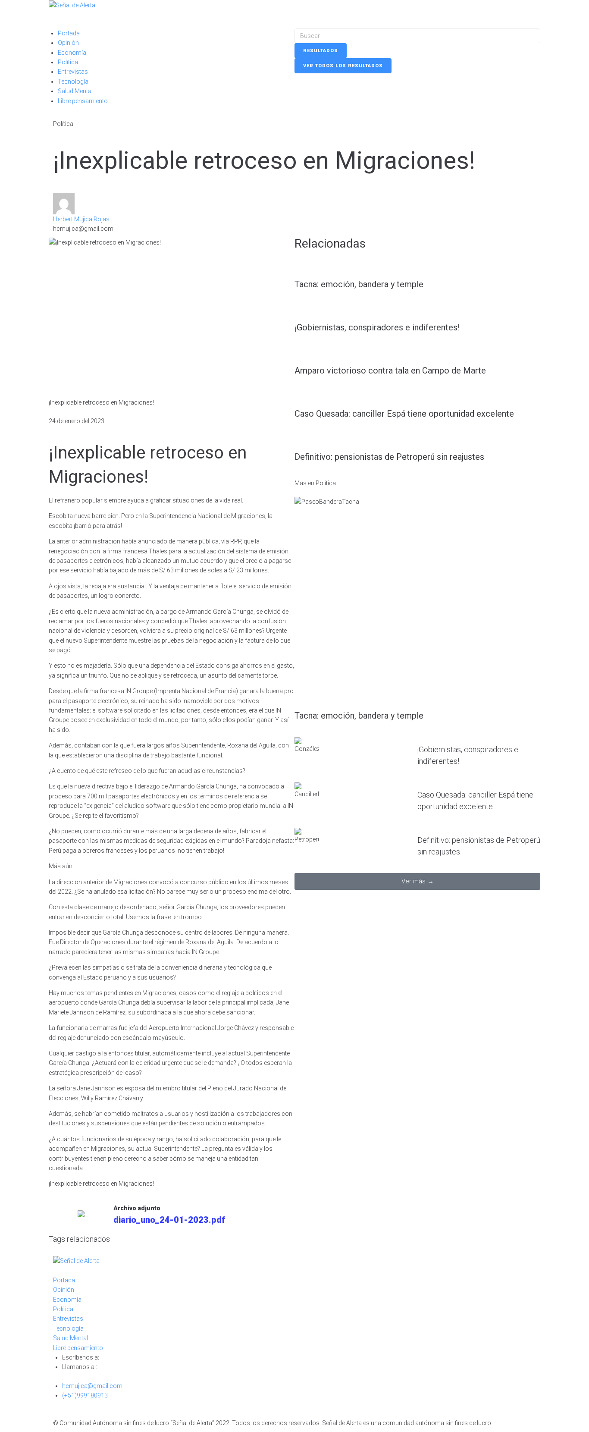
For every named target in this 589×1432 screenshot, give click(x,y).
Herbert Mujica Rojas (81, 219)
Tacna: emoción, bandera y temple (358, 284)
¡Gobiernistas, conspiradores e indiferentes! (377, 327)
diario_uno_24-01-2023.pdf (169, 1220)
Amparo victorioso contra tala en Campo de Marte (390, 370)
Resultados (320, 50)
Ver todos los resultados (343, 66)
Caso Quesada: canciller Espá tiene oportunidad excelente (404, 413)
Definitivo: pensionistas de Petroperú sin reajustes (389, 457)
